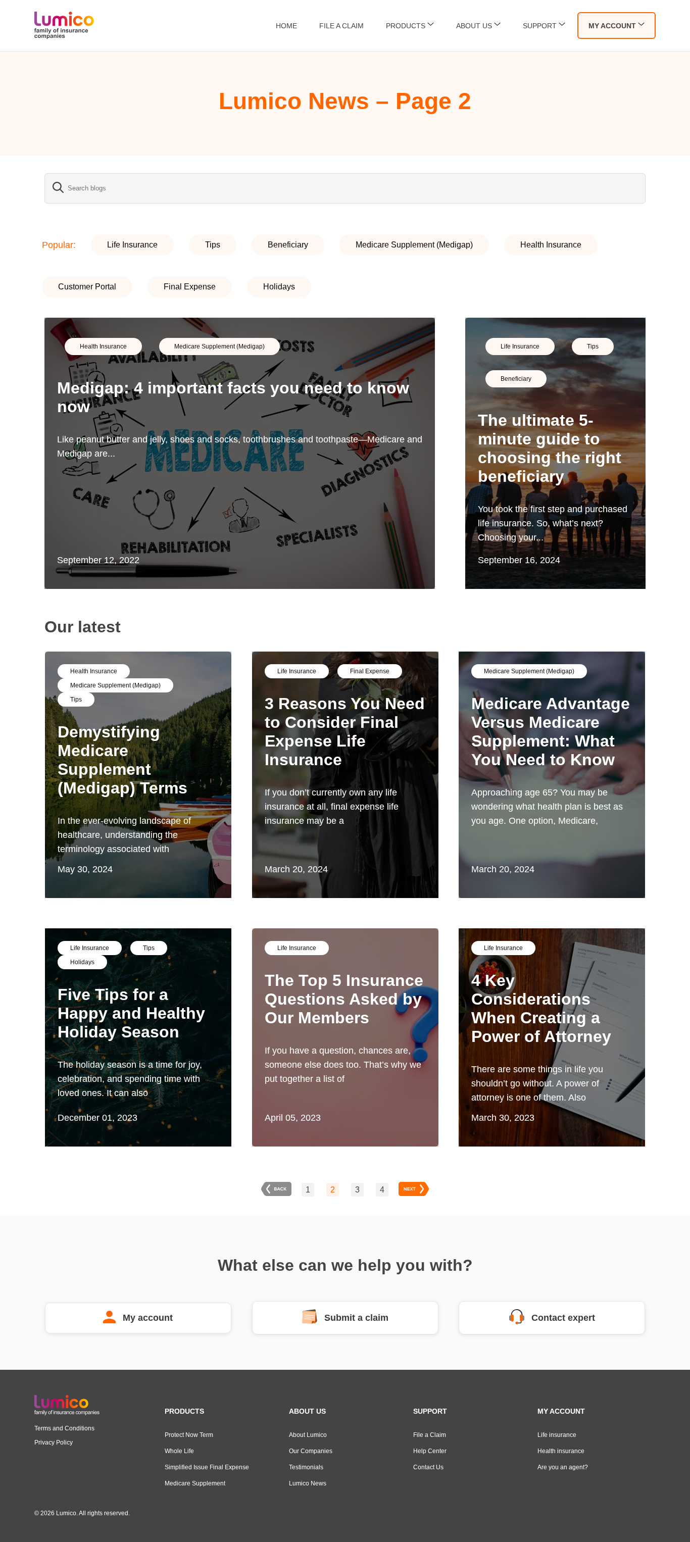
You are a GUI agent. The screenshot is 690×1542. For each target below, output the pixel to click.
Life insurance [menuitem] (556, 1434)
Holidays (279, 286)
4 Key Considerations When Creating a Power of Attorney (541, 1008)
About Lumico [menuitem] (308, 1434)
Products (405, 26)
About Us (474, 26)
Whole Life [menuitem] (179, 1451)
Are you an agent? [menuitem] (562, 1467)
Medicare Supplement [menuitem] (195, 1483)
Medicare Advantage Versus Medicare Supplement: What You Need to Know (550, 731)
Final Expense (190, 286)
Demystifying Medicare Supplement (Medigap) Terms (122, 760)
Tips (212, 244)
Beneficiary (288, 244)
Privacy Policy (53, 1442)
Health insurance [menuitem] (560, 1451)
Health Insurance (550, 244)
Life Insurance (132, 244)
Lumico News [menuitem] (307, 1483)
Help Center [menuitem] (430, 1451)
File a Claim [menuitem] (429, 1434)
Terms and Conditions (64, 1428)
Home (286, 26)
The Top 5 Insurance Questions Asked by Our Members (344, 999)
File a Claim (341, 26)
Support (540, 26)
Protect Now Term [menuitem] (189, 1434)
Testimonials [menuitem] (306, 1467)
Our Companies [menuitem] (310, 1451)
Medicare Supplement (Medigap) (414, 244)
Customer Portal (87, 286)
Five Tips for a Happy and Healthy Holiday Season (131, 1013)
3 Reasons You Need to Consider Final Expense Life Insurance (345, 731)
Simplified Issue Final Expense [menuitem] (207, 1467)
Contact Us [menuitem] (428, 1467)
